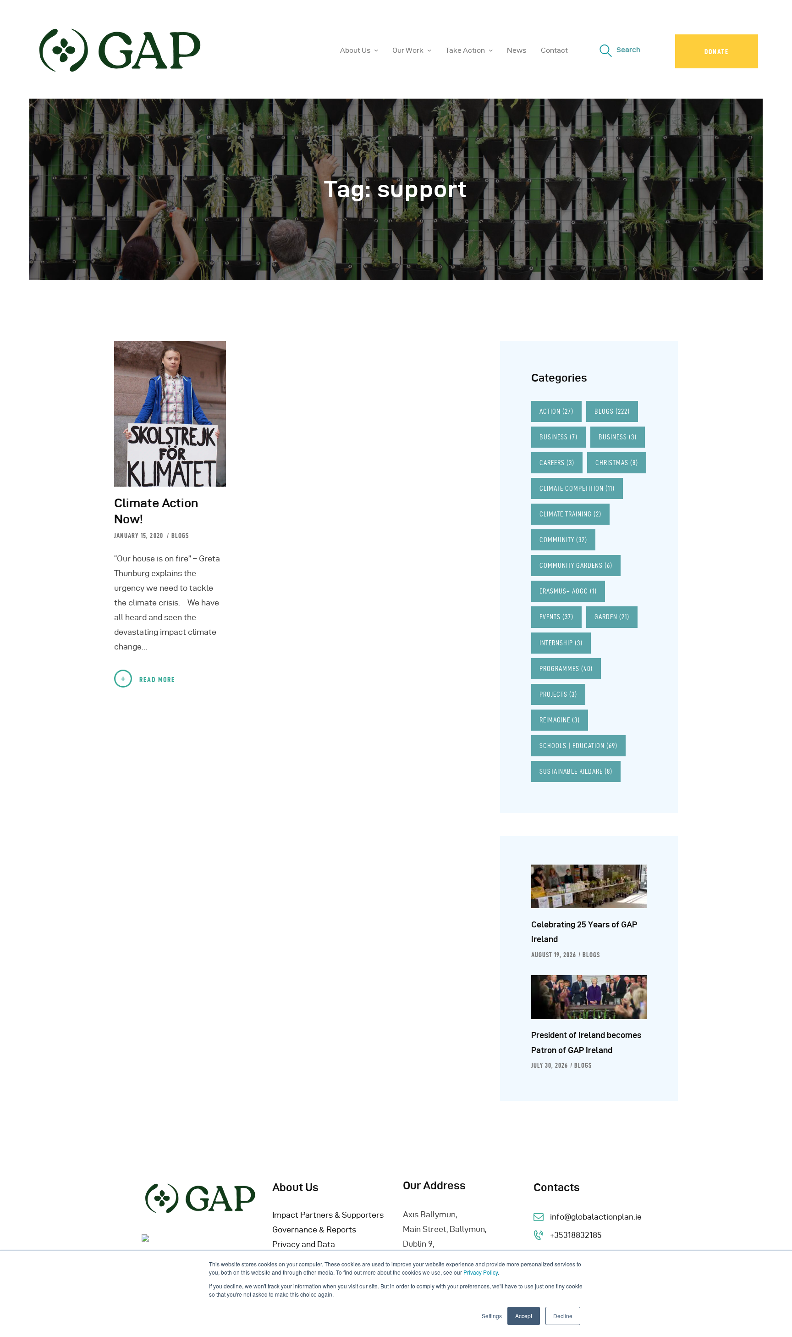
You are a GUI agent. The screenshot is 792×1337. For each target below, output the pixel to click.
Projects (558, 694)
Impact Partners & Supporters (328, 1214)
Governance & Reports (314, 1229)
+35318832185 (576, 1235)
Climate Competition (577, 488)
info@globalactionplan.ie (596, 1216)
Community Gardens (575, 565)
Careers (556, 462)
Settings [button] (492, 1316)
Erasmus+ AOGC (568, 591)
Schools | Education (578, 745)
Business (558, 437)
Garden (611, 617)
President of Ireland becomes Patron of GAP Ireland (586, 1042)
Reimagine (559, 720)
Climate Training (570, 514)
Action (556, 411)
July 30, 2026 (549, 1065)
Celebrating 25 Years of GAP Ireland (584, 931)
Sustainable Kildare (575, 771)
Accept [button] (523, 1316)
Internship (561, 643)
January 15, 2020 (139, 535)
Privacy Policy (480, 1272)
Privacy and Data (303, 1244)
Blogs (180, 535)
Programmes (566, 668)
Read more (157, 679)
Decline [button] (562, 1316)
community (563, 540)
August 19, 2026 (553, 955)
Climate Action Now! (156, 511)
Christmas (616, 462)
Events (556, 617)
